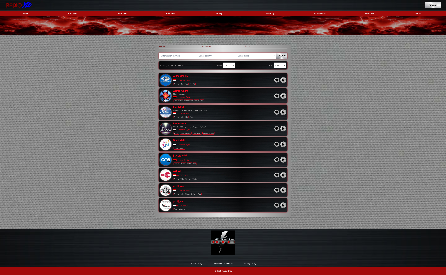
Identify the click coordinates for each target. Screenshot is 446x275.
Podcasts (170, 13)
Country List (220, 13)
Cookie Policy (196, 263)
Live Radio (121, 13)
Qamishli (248, 46)
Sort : (271, 65)
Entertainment (185, 133)
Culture (176, 164)
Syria (188, 80)
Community (178, 101)
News (196, 101)
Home (25, 13)
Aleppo (162, 46)
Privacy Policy (250, 263)
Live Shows (197, 133)
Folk (182, 117)
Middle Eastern (208, 133)
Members (369, 13)
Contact (417, 13)
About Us (72, 13)
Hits (181, 84)
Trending (270, 13)
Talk (201, 101)
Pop (186, 84)
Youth (194, 179)
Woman (188, 179)
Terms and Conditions (223, 263)
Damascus (206, 46)
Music (183, 164)
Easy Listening (179, 209)
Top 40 (192, 84)
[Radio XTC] (19, 5)
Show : (220, 65)
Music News (320, 13)
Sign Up (433, 5)
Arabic (176, 84)
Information (188, 101)
